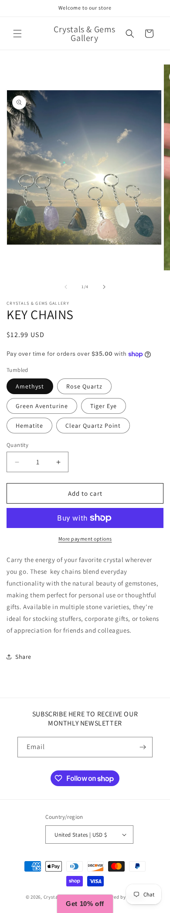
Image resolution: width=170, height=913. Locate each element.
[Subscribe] (142, 747)
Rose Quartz (84, 386)
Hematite (29, 425)
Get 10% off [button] (85, 903)
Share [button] (23, 657)
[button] (17, 33)
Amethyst (30, 386)
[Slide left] (65, 286)
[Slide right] (104, 286)
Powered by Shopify (121, 897)
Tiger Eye (103, 406)
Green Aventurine (42, 406)
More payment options (85, 538)
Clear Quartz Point (93, 425)
